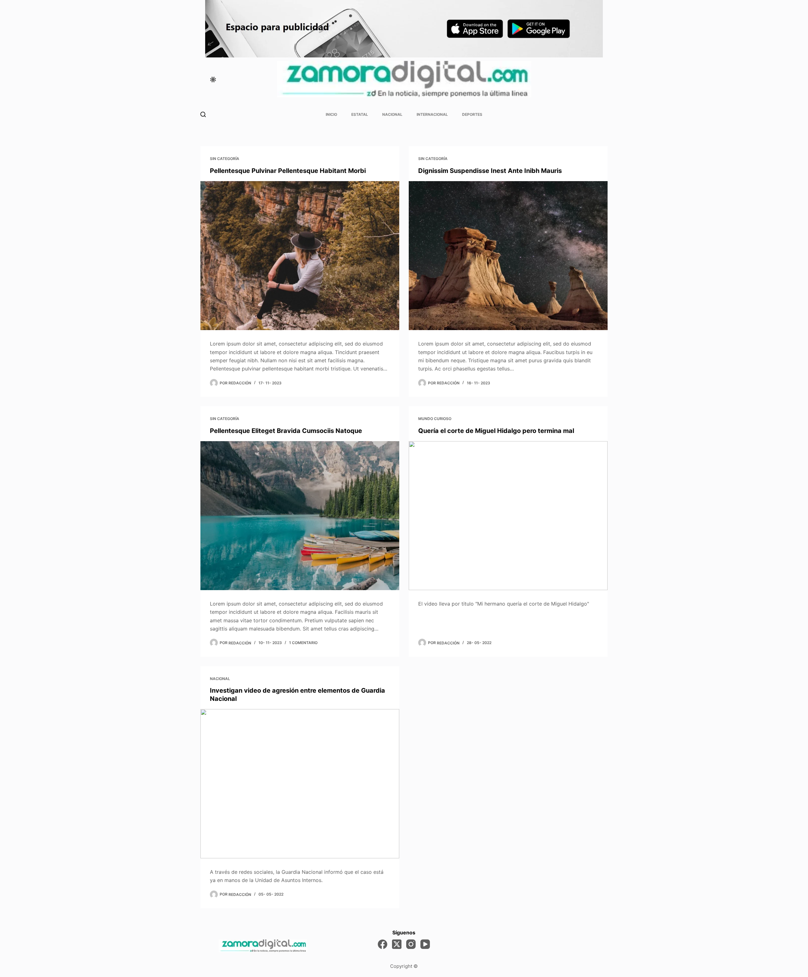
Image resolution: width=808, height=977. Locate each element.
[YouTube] (425, 944)
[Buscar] (203, 114)
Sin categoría (224, 158)
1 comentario (303, 642)
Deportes (472, 114)
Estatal (359, 114)
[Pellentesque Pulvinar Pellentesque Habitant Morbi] (299, 255)
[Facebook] (382, 944)
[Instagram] (411, 944)
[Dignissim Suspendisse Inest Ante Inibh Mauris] (508, 255)
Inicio (331, 114)
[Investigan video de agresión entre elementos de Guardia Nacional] (299, 783)
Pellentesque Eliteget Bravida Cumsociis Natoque (286, 431)
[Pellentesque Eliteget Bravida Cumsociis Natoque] (299, 515)
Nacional (392, 114)
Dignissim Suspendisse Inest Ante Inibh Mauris (490, 171)
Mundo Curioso (434, 418)
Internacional (432, 114)
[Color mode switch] (213, 79)
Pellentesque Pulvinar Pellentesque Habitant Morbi (288, 171)
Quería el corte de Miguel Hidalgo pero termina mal (496, 431)
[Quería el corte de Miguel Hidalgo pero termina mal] (508, 515)
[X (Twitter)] (396, 944)
